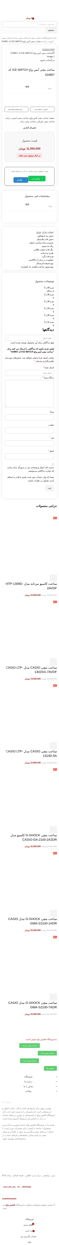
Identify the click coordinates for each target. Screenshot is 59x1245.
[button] (53, 578)
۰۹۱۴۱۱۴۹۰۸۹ (8, 1187)
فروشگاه (47, 38)
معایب (51, 425)
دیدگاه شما (48, 377)
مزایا (52, 412)
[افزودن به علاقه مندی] (30, 578)
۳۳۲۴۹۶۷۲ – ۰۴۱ (23, 1187)
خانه (55, 38)
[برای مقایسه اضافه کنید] (37, 578)
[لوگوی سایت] (42, 10)
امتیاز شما (48, 367)
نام (52, 438)
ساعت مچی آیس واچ (39, 118)
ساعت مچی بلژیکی (46, 121)
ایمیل (51, 451)
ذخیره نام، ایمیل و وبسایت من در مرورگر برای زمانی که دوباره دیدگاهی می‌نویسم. (30, 469)
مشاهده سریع (45, 578)
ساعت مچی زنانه (21, 38)
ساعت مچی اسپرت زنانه (17, 118)
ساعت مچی (36, 38)
